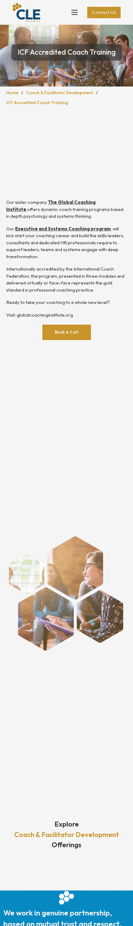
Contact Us (104, 12)
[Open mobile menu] (74, 12)
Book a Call (67, 332)
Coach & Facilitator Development (59, 92)
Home (12, 92)
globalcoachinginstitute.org (45, 315)
